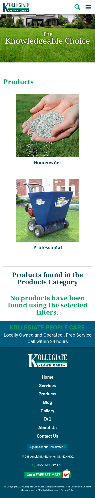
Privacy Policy (67, 490)
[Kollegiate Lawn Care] (47, 360)
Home (47, 377)
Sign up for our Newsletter (46, 447)
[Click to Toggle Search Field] (77, 7)
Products (47, 394)
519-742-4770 (54, 465)
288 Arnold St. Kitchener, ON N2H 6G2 (49, 456)
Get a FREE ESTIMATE (43, 475)
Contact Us (47, 436)
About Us (47, 427)
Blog (47, 402)
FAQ (47, 419)
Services (47, 385)
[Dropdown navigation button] (88, 7)
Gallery (47, 411)
